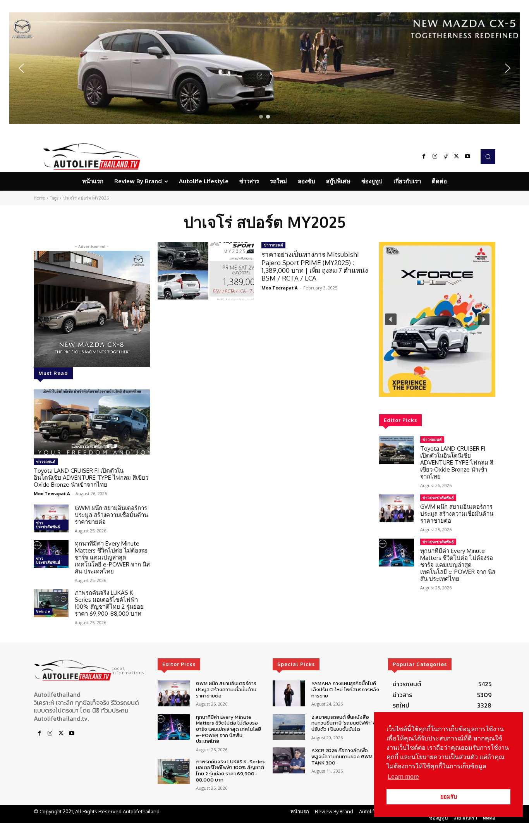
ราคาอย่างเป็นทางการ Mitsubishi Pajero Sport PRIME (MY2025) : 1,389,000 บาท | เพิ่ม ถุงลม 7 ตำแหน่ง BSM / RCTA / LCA (314, 266)
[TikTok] (445, 156)
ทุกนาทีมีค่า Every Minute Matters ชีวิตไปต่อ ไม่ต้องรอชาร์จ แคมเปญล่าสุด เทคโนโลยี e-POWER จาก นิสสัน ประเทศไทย (112, 557)
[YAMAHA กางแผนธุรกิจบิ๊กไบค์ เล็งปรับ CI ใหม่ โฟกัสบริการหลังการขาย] (289, 693)
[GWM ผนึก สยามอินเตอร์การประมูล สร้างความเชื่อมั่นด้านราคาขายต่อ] (51, 518)
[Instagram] (434, 156)
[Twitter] (456, 156)
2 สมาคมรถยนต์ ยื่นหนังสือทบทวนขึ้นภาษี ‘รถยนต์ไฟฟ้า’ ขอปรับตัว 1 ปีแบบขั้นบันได (345, 723)
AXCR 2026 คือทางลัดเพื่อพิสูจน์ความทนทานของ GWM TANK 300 (342, 756)
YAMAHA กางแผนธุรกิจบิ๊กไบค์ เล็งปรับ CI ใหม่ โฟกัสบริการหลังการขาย (345, 689)
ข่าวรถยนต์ (45, 461)
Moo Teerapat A (52, 493)
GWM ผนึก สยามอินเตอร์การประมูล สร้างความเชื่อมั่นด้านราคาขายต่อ (111, 514)
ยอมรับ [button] (448, 797)
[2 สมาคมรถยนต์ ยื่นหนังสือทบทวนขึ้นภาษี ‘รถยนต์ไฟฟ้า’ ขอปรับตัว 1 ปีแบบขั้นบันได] (289, 727)
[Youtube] (467, 156)
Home (39, 198)
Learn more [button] (403, 776)
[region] (264, 68)
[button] (264, 68)
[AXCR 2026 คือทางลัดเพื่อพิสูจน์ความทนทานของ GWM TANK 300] (289, 760)
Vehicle (43, 611)
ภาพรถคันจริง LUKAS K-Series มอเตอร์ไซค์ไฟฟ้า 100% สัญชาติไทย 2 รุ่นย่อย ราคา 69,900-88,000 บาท (109, 603)
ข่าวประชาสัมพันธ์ (48, 524)
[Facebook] (424, 156)
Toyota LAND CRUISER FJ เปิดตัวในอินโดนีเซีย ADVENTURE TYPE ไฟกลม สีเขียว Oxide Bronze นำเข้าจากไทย (91, 477)
